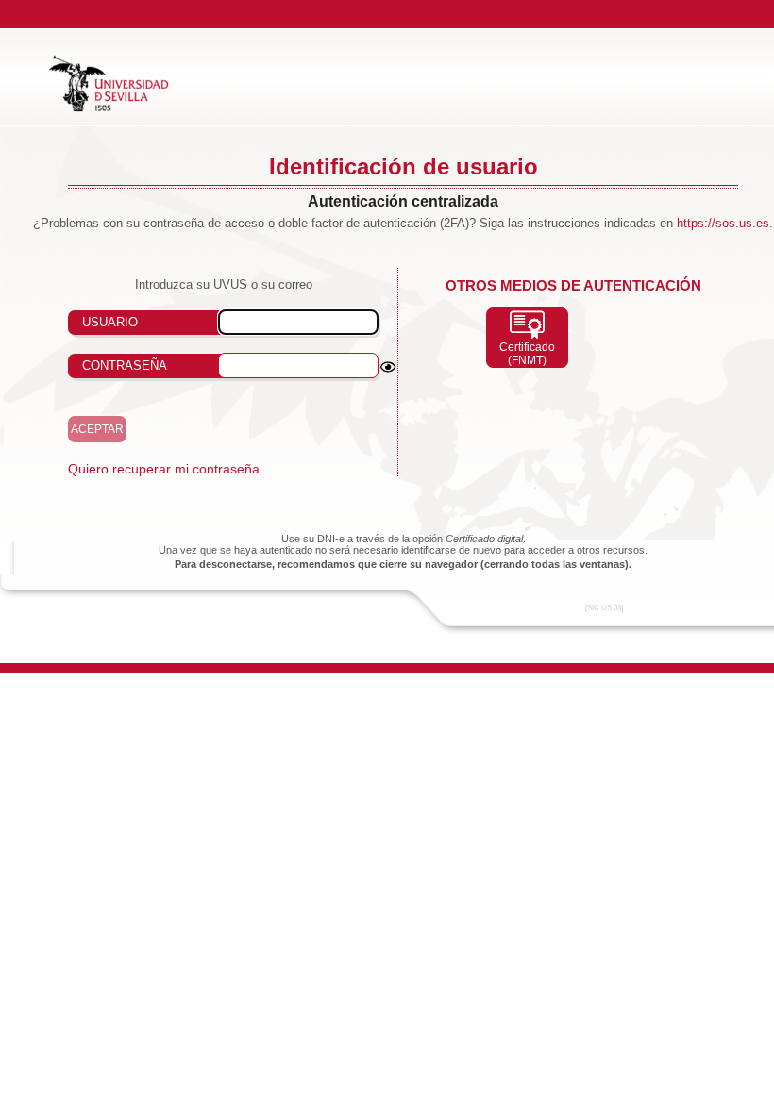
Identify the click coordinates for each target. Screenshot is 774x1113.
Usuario (110, 322)
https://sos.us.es (723, 223)
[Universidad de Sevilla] (109, 107)
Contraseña (124, 365)
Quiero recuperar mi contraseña (164, 468)
